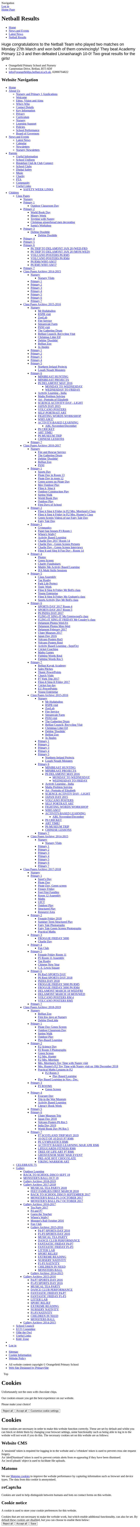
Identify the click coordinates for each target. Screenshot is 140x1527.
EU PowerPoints (47, 688)
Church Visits (46, 675)
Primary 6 (29, 245)
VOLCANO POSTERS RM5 (55, 1000)
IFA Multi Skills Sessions (52, 570)
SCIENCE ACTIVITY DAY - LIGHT (60, 402)
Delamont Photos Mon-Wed (54, 626)
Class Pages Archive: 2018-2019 (42, 1007)
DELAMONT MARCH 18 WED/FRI (60, 990)
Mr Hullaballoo (47, 310)
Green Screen (46, 560)
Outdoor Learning (33, 1171)
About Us (14, 90)
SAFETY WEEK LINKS (38, 189)
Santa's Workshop (41, 225)
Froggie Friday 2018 (50, 918)
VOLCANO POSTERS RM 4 (56, 997)
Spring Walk (45, 494)
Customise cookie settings (45, 1410)
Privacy (20, 113)
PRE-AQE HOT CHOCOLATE (57, 1158)
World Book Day (40, 212)
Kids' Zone (22, 1339)
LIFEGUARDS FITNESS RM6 (57, 1148)
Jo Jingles (43, 347)
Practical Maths (47, 931)
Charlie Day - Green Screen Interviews (60, 547)
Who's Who (23, 103)
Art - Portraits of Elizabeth (53, 399)
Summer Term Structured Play (55, 921)
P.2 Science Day (47, 1046)
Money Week (38, 215)
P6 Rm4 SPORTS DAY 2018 (55, 977)
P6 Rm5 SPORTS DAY (52, 974)
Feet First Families (48, 892)
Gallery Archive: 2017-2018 (39, 1184)
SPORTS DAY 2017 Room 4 (55, 606)
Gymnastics (44, 527)
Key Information (25, 110)
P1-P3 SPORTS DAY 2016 (54, 1233)
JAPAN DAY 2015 (49, 406)
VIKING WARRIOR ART (53, 1161)
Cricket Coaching (48, 649)
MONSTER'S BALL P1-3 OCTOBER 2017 (57, 1197)
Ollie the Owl (24, 1332)
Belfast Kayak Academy (52, 665)
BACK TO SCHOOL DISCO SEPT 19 (46, 1174)
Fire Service (45, 320)
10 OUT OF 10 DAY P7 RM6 (55, 1138)
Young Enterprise (48, 593)
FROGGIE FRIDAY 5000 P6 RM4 (58, 987)
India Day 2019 (47, 1125)
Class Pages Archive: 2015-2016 (42, 304)
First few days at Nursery (52, 1017)
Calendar (21, 143)
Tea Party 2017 (39, 1207)
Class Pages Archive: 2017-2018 (42, 869)
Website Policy (17, 1358)
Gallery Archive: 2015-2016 (47, 1227)
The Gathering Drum (50, 330)
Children (14, 192)
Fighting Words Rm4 (50, 655)
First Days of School (50, 504)
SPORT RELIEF (48, 1253)
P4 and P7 (36, 1210)
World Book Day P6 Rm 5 (53, 1128)
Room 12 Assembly (49, 895)
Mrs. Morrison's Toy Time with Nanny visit (63, 1063)
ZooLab (42, 317)
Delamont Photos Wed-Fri (53, 622)
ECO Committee (25, 1329)
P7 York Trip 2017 (48, 678)
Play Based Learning (64, 1076)
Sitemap (13, 1351)
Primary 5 (29, 241)
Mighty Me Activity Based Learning (59, 567)
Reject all (8, 1410)
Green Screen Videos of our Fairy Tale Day (63, 517)
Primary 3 (29, 228)
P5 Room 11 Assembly (51, 957)
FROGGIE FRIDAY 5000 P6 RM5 (58, 984)
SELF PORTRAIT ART (52, 412)
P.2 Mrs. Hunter (47, 1056)
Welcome (21, 97)
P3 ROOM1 (45, 1086)
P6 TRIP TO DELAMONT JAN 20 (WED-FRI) (59, 248)
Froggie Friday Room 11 (52, 954)
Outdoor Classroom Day (45, 205)
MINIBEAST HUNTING (53, 376)
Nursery (20, 120)
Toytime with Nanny (43, 218)
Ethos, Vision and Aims (29, 100)
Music (19, 172)
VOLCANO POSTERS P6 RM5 (50, 255)
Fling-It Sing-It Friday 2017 (54, 682)
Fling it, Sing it (46, 488)
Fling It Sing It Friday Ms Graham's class (61, 596)
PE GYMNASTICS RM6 (53, 1141)
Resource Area (46, 911)
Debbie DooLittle (48, 1020)
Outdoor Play (45, 501)
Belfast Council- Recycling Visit (56, 333)
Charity (20, 176)
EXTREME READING (52, 1256)
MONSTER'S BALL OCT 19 (41, 1178)
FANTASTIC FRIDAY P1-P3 (55, 1247)
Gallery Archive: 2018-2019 (39, 1181)
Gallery (20, 1168)
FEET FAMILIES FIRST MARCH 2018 (55, 1191)
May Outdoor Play (48, 484)
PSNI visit (44, 327)
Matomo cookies (20, 1476)
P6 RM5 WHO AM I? (44, 264)
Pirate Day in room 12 (50, 478)
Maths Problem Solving (51, 396)
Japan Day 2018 (47, 1118)
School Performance (27, 130)
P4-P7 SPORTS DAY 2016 (54, 1230)
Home (12, 27)
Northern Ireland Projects (52, 366)
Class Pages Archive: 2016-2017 (42, 445)
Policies (20, 126)
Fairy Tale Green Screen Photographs (59, 928)
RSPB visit (44, 314)
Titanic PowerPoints (49, 672)
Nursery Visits (46, 278)
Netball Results (17, 37)
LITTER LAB (46, 1250)
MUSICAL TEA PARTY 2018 (49, 1187)
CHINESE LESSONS (51, 439)
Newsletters (23, 146)
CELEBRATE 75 (26, 1164)
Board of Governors (27, 133)
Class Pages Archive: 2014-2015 (42, 271)
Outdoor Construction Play (53, 491)
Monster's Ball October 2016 (47, 1220)
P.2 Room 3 (52, 1072)
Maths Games (46, 652)
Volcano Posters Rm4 (50, 642)
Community (23, 182)
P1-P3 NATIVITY (49, 1263)
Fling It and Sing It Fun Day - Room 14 (61, 550)
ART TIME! (45, 432)
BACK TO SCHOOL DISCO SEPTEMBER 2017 (60, 1194)
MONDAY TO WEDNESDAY (64, 386)
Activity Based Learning (52, 537)
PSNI (41, 465)
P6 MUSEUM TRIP (50, 435)
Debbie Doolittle (40, 232)
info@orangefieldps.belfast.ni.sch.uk (30, 72)
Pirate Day (44, 882)
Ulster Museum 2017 (50, 632)
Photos (42, 557)
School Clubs (24, 166)
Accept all (21, 1410)
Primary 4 (29, 238)
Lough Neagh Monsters (51, 370)
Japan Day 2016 (47, 636)
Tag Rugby (44, 580)
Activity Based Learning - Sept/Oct (58, 645)
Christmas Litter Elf (49, 337)
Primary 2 (29, 209)
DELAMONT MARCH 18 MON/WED (61, 994)
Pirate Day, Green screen (52, 885)
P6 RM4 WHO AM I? (44, 261)
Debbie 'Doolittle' (48, 340)
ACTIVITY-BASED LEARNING (58, 422)
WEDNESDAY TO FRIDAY (62, 389)
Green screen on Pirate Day (54, 481)
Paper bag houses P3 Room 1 (55, 530)
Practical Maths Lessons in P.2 (55, 1069)
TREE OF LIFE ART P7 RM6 (56, 1151)
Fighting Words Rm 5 (50, 659)
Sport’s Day (45, 879)
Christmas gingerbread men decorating (53, 222)
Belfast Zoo (44, 343)
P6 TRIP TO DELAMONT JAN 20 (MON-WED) (60, 251)
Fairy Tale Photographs (51, 925)
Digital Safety (24, 169)
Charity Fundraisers (49, 563)
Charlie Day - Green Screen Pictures (59, 544)
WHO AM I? (45, 419)
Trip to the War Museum (52, 1099)
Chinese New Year (48, 964)
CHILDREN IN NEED (52, 1266)
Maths (41, 898)
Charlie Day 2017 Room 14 (54, 540)
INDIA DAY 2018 (49, 980)
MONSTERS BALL (50, 1270)
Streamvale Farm (47, 324)
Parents (13, 153)
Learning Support (26, 123)
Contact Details (25, 107)
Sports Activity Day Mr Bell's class (58, 599)
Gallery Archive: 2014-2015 (47, 1273)
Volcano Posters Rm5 (50, 639)
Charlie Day (45, 941)
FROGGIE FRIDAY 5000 (53, 938)
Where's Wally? (47, 534)
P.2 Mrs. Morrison (48, 1059)
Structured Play (47, 908)
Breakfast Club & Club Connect (34, 163)
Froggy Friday (46, 889)
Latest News (16, 34)
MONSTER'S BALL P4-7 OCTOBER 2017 (57, 1201)
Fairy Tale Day (46, 521)
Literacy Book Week (50, 1105)
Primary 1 (29, 202)
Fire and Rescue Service (52, 452)
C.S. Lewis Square (49, 967)
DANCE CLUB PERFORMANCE (59, 1240)
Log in (5, 6)
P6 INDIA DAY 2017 (50, 613)
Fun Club (43, 948)
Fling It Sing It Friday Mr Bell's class (59, 590)
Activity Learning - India (52, 393)
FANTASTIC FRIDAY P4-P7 (55, 1243)
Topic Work (45, 586)
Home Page (8, 9)
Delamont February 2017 (52, 629)
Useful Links (23, 186)
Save (33, 1523)
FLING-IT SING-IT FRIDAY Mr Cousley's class (66, 619)
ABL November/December (61, 425)
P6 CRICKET (46, 429)
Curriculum (22, 117)
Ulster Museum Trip (49, 1115)
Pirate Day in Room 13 (51, 475)
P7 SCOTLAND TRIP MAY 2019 (58, 1135)
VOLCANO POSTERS (52, 409)
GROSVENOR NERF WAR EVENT (60, 1155)
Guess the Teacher (41, 1214)
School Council (25, 1325)
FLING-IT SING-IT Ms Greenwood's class (63, 616)
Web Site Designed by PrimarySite (29, 1367)
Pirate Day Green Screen (52, 1026)
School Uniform (25, 159)
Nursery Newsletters (28, 149)
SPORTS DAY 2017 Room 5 (55, 609)
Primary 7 (29, 268)
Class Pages (23, 195)
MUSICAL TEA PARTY (53, 1237)
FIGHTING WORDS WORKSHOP (59, 416)
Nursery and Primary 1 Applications (36, 94)
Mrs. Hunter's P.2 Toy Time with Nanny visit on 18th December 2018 (78, 1066)
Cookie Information (20, 1355)
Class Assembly (47, 576)
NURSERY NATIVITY (52, 1260)
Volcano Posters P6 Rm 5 (52, 1122)
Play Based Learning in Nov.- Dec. (58, 1079)
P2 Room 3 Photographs (52, 1049)
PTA (19, 179)
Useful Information (27, 156)
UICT (41, 902)
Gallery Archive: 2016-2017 (39, 1204)
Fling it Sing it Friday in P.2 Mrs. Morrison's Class (67, 511)
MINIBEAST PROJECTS (53, 379)
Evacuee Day (45, 1095)
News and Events (19, 30)
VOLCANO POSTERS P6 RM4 (50, 258)
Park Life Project (47, 583)
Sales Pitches (45, 668)
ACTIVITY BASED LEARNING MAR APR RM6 (68, 1145)
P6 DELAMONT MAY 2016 (55, 383)
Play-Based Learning (50, 1040)
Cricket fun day (47, 685)
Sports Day (44, 471)
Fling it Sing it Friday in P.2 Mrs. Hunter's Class (65, 514)
